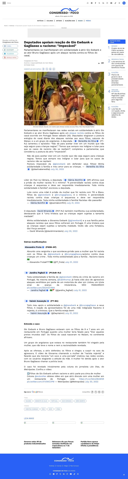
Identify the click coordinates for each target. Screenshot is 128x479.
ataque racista (76, 133)
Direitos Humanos (32, 409)
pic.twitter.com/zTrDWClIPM (40, 381)
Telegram (10, 53)
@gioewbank (59, 164)
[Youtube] (111, 3)
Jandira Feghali (37, 272)
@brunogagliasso (63, 195)
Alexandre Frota (33, 247)
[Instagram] (107, 3)
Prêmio (88, 20)
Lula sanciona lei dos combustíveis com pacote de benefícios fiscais (118, 65)
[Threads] (119, 3)
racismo (28, 401)
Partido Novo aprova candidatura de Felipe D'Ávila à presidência (90, 444)
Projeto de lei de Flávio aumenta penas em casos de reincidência (118, 51)
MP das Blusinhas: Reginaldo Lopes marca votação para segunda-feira (119, 98)
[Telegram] (91, 3)
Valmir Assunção (37, 301)
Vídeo (58, 409)
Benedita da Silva (87, 141)
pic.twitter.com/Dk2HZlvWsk (41, 287)
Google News (11, 57)
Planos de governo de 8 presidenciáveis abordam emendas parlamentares (117, 80)
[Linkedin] (103, 3)
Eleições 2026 (70, 20)
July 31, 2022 (73, 203)
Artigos (59, 20)
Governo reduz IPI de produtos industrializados (35, 443)
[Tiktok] (115, 3)
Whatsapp (10, 50)
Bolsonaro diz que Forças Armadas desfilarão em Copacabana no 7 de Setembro (63, 445)
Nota (50, 409)
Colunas (50, 20)
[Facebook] (95, 3)
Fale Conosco (74, 466)
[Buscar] (124, 3)
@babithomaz (64, 279)
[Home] (64, 11)
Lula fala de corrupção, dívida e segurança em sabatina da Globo (118, 113)
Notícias (40, 20)
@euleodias (40, 376)
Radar (80, 20)
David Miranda (45, 211)
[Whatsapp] (87, 3)
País (43, 409)
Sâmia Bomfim (75, 180)
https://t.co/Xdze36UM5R (91, 379)
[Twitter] (99, 3)
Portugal (54, 401)
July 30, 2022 (57, 169)
